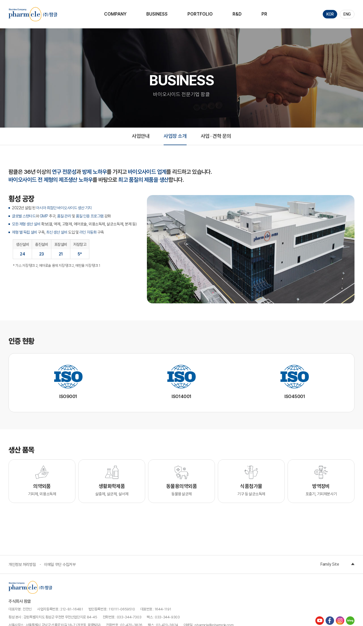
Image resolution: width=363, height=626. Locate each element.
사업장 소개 (175, 136)
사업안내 (140, 136)
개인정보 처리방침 (22, 564)
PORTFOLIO (200, 14)
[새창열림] (320, 620)
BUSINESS (157, 14)
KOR (330, 14)
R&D (237, 14)
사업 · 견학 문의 (216, 136)
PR (264, 14)
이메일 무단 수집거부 (59, 564)
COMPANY (115, 14)
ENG (347, 14)
